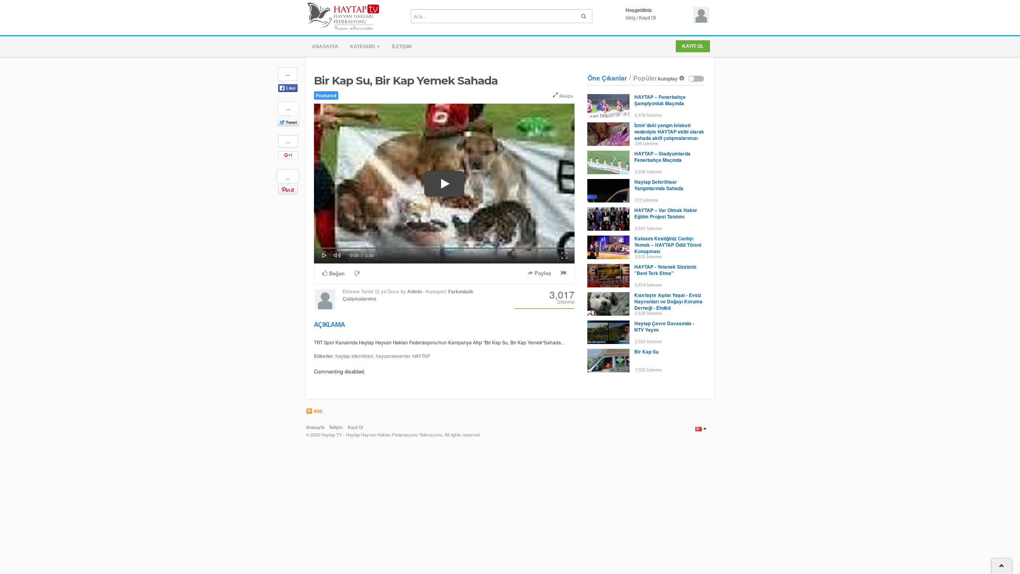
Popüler (645, 78)
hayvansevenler (393, 356)
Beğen (336, 274)
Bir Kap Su (646, 351)
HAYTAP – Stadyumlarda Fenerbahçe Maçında (662, 156)
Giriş (631, 18)
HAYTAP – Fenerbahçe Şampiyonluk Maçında (660, 100)
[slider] (444, 248)
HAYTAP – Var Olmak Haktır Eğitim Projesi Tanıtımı (665, 213)
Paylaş (542, 273)
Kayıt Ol (647, 18)
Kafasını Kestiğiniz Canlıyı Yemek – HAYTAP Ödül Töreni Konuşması (667, 245)
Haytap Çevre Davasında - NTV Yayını (664, 326)
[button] (444, 184)
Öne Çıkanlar (607, 78)
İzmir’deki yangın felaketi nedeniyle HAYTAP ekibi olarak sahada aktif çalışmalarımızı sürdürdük (669, 135)
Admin (414, 292)
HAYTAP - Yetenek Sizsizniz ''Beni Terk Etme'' (665, 270)
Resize (565, 95)
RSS (317, 411)
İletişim (402, 46)
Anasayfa (325, 46)
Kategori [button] (363, 46)
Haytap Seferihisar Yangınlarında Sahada (658, 185)
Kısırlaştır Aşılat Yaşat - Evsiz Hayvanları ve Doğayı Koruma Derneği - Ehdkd (668, 301)
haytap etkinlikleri (354, 356)
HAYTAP (421, 356)
